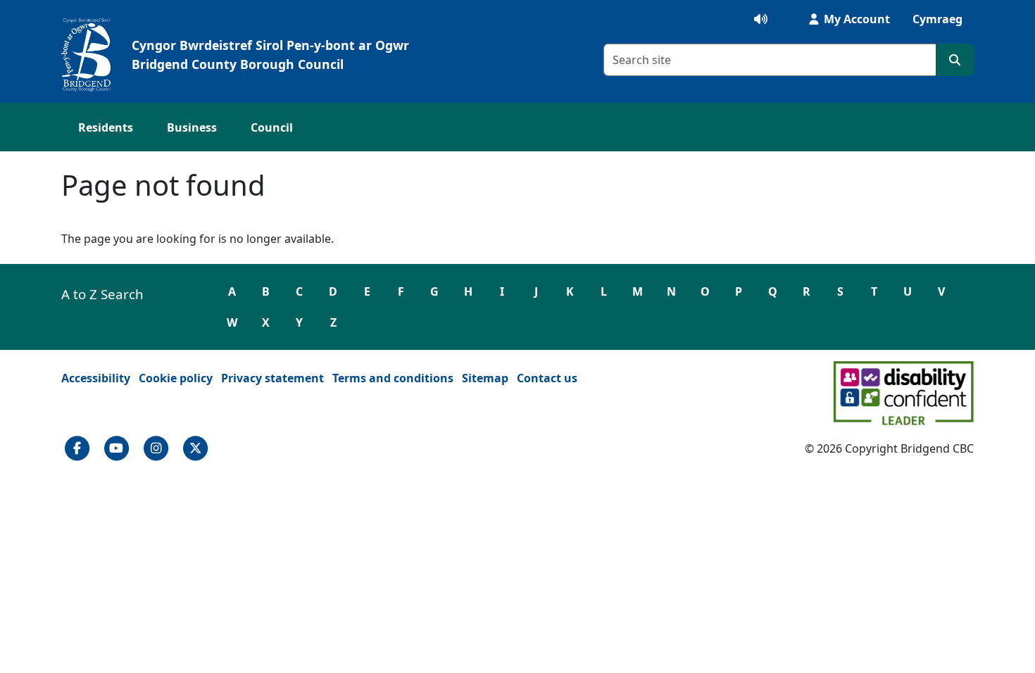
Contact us (547, 378)
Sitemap (485, 378)
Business (192, 127)
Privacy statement (272, 378)
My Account (855, 19)
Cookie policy (176, 378)
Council (272, 127)
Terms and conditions (392, 378)
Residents (105, 127)
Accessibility (95, 378)
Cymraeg (937, 19)
